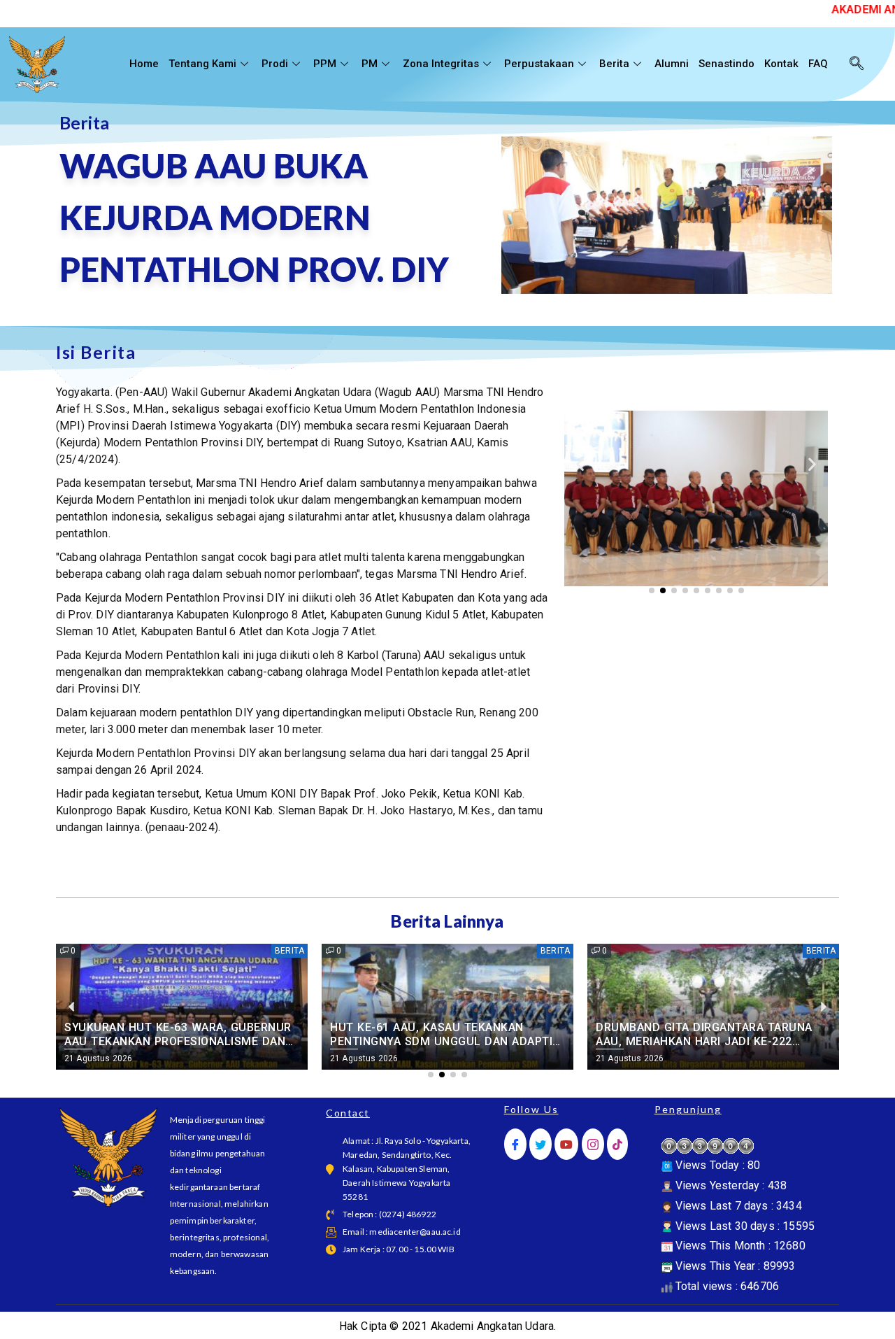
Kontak (781, 63)
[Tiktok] (617, 1144)
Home (144, 63)
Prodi (275, 63)
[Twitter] (540, 1144)
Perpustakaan (539, 63)
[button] (580, 463)
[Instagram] (593, 1144)
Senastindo (726, 63)
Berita (614, 63)
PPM (324, 63)
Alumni (671, 63)
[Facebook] (515, 1144)
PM (369, 63)
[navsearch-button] (857, 64)
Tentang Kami (202, 63)
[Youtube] (566, 1144)
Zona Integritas (441, 63)
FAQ (818, 63)
